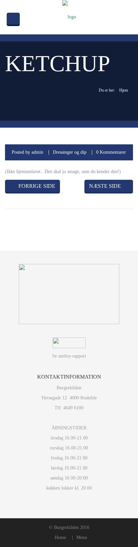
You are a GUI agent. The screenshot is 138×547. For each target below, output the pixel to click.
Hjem (123, 90)
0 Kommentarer (111, 152)
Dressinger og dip (69, 152)
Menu (81, 537)
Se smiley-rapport (69, 356)
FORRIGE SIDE (36, 186)
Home (60, 537)
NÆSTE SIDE (105, 186)
